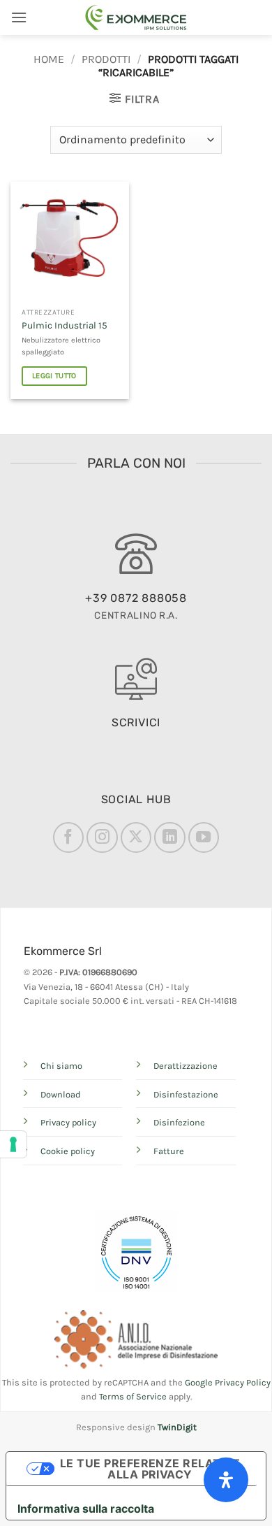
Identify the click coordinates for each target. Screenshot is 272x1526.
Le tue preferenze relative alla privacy (150, 1468)
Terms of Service (133, 1396)
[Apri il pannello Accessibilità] (226, 1479)
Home (48, 59)
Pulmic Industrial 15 (64, 325)
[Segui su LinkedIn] (169, 837)
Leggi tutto (54, 375)
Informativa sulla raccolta (85, 1509)
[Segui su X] (136, 837)
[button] (18, 17)
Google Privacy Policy (228, 1382)
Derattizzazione (185, 1065)
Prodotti (106, 59)
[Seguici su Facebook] (68, 837)
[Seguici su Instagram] (101, 837)
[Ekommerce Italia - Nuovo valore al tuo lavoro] (136, 17)
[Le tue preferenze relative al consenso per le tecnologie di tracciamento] (13, 1144)
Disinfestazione (185, 1094)
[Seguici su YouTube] (203, 837)
